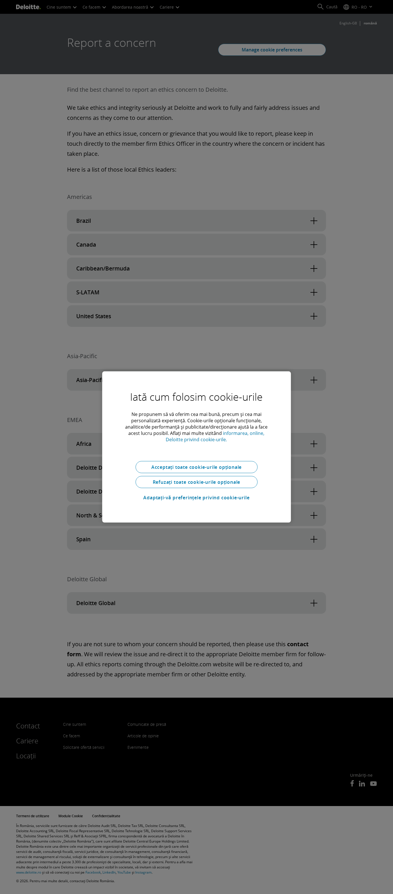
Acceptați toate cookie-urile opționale (196, 467)
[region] (196, 447)
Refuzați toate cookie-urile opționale (197, 482)
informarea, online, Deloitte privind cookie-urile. (215, 436)
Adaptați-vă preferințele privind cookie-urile (196, 497)
